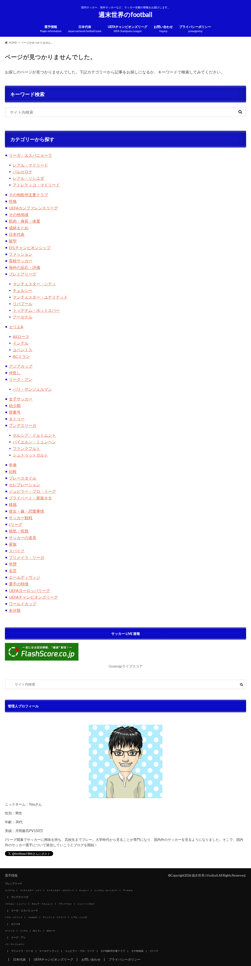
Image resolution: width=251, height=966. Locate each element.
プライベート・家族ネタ (30, 497)
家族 (13, 544)
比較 (13, 471)
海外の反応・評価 (24, 267)
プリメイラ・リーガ (26, 557)
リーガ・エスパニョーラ (30, 155)
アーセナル (22, 316)
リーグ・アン (20, 379)
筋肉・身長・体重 (24, 221)
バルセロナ (22, 171)
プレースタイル (22, 478)
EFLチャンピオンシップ (29, 247)
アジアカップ (20, 366)
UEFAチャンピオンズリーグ (127, 29)
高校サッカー (20, 260)
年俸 (13, 464)
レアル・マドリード (30, 165)
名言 (13, 570)
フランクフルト (26, 448)
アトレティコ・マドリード (36, 184)
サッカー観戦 (20, 517)
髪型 (13, 241)
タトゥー (17, 418)
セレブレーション (24, 484)
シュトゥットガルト (30, 455)
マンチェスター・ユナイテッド (40, 297)
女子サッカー (20, 399)
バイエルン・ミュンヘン (34, 441)
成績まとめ (18, 227)
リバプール (22, 303)
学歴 (13, 564)
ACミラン (21, 356)
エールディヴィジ (24, 577)
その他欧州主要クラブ (28, 194)
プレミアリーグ (22, 274)
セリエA (16, 326)
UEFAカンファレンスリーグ (33, 207)
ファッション (20, 254)
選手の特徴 (18, 583)
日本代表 (84, 29)
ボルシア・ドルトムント (34, 435)
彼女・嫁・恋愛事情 (26, 511)
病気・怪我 (18, 531)
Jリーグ (15, 524)
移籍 (13, 504)
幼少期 (15, 405)
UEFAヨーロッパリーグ (29, 590)
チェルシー (22, 290)
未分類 (15, 610)
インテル (20, 343)
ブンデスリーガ (22, 425)
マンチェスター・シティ (34, 283)
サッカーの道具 (22, 537)
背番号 (15, 412)
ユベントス (22, 349)
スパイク (17, 550)
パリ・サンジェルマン (32, 389)
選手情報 (51, 29)
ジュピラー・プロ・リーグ (32, 491)
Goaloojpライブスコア (126, 666)
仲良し (15, 372)
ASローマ (21, 336)
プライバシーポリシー (195, 29)
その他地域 (18, 214)
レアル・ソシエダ (28, 178)
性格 (13, 201)
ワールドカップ (22, 603)
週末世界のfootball (125, 14)
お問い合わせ (163, 29)
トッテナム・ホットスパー (36, 310)
